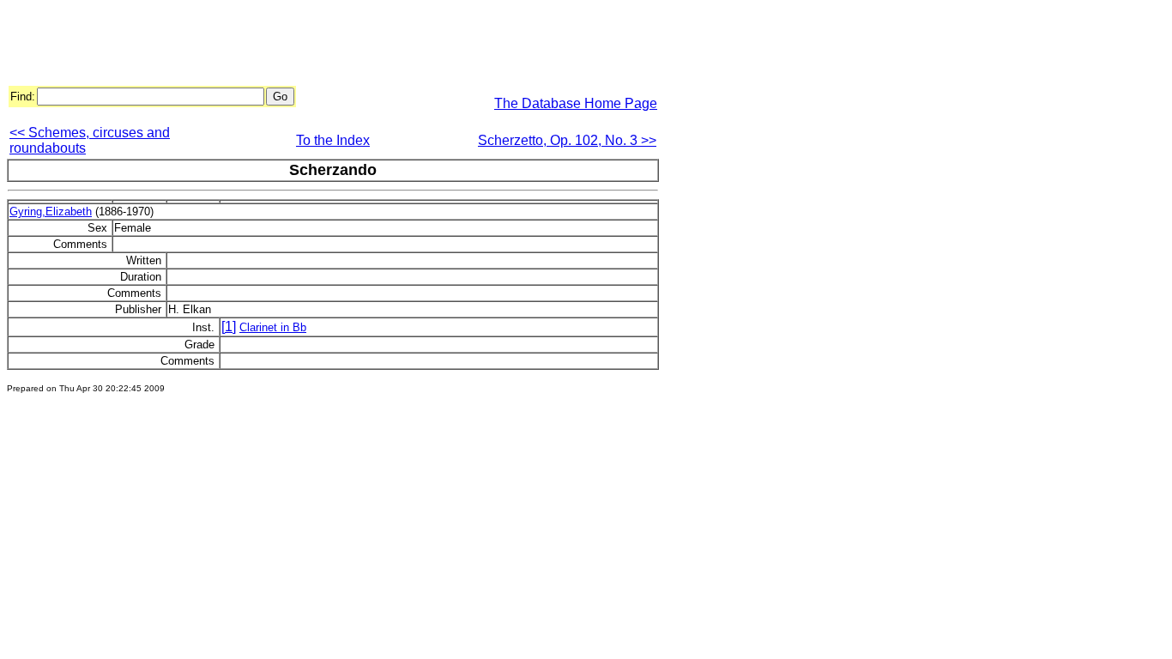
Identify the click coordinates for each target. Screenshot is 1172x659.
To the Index (333, 140)
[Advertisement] (319, 45)
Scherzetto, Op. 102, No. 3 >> (567, 140)
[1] (228, 326)
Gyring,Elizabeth (50, 211)
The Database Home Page (575, 103)
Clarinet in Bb (272, 327)
